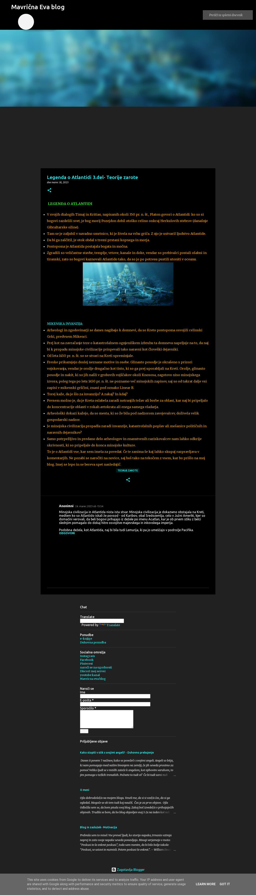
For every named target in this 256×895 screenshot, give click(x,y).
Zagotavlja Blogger (130, 869)
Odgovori (67, 533)
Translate (113, 625)
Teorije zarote (128, 470)
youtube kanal (90, 675)
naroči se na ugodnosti (96, 667)
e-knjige (86, 638)
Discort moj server (93, 671)
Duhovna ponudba (93, 642)
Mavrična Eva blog (38, 6)
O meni (84, 789)
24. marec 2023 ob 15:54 (89, 506)
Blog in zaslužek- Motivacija (98, 827)
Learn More (206, 884)
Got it (225, 884)
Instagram (87, 656)
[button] (49, 190)
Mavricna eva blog (93, 679)
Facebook (87, 660)
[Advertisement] (128, 137)
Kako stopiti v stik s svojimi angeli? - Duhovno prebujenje (117, 752)
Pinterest (86, 663)
